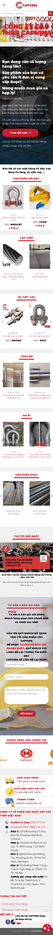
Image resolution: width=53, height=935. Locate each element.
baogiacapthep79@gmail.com (28, 827)
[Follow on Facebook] (7, 921)
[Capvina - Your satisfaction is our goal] (26, 5)
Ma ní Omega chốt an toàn (13, 218)
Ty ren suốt (39, 513)
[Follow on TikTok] (13, 921)
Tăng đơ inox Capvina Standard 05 (13, 396)
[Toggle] (50, 904)
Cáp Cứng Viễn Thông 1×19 (13, 277)
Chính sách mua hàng (14, 904)
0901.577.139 (38, 822)
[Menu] (4, 5)
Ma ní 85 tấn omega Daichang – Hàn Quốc (40, 455)
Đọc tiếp (13, 285)
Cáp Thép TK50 (39, 277)
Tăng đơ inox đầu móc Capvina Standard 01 (40, 396)
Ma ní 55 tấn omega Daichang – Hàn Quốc (13, 455)
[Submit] (50, 13)
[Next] (50, 203)
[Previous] (2, 203)
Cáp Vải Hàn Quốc (39, 217)
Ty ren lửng (13, 513)
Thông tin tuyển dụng (14, 909)
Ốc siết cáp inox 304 (40, 336)
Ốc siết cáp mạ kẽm (13, 336)
